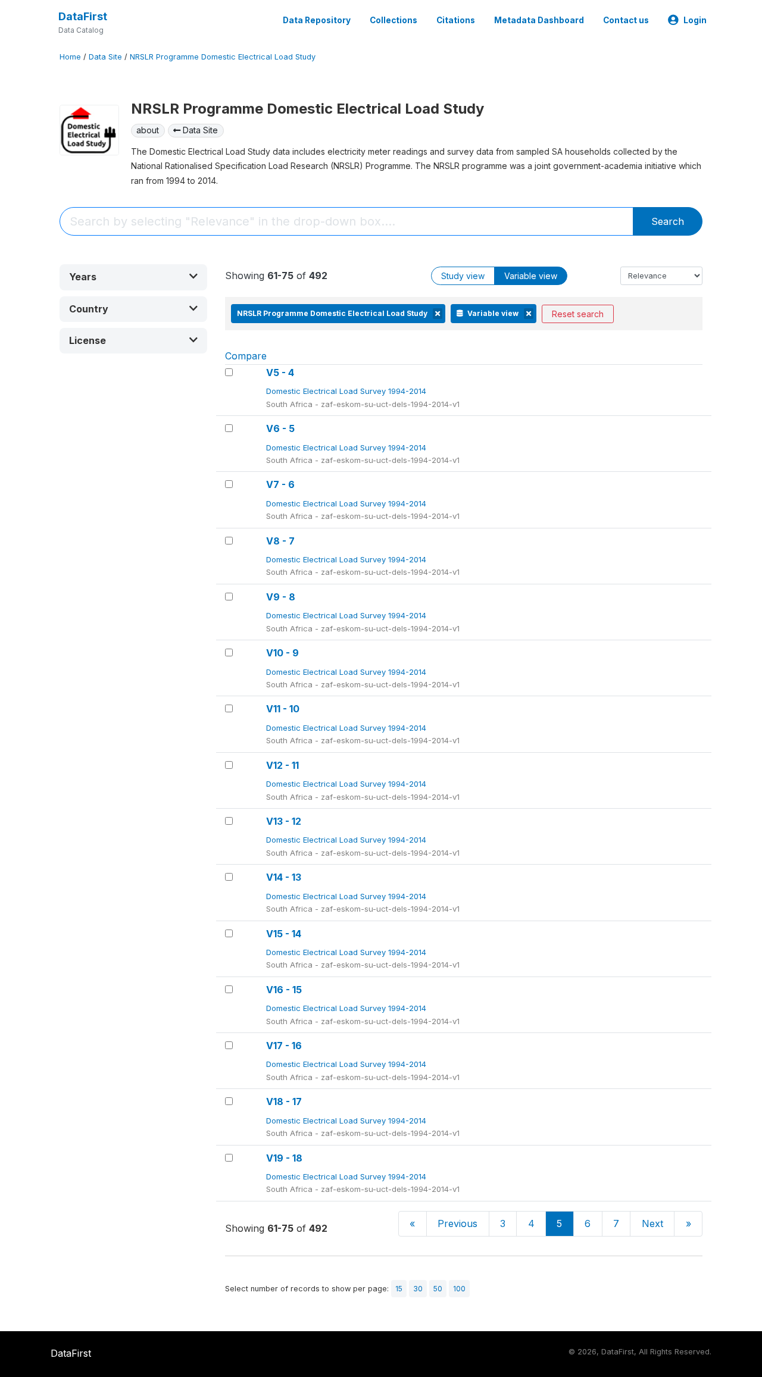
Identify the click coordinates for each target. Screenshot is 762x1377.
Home (70, 56)
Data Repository (317, 20)
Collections (393, 20)
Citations (455, 20)
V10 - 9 (282, 653)
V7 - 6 (280, 484)
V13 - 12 (283, 821)
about (147, 130)
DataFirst (82, 16)
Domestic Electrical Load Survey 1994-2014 (347, 391)
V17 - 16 (284, 1045)
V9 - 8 (280, 597)
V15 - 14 (283, 934)
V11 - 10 (282, 709)
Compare (246, 356)
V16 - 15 (284, 990)
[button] (133, 277)
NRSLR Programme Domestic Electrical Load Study (223, 56)
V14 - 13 (283, 877)
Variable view (530, 276)
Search (667, 221)
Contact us (626, 20)
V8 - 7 (280, 541)
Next (652, 1223)
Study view (463, 276)
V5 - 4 (280, 372)
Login (695, 20)
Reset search (578, 314)
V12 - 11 (282, 765)
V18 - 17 (284, 1101)
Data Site (105, 56)
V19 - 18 (284, 1158)
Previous (457, 1223)
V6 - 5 (280, 428)
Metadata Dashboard (539, 20)
